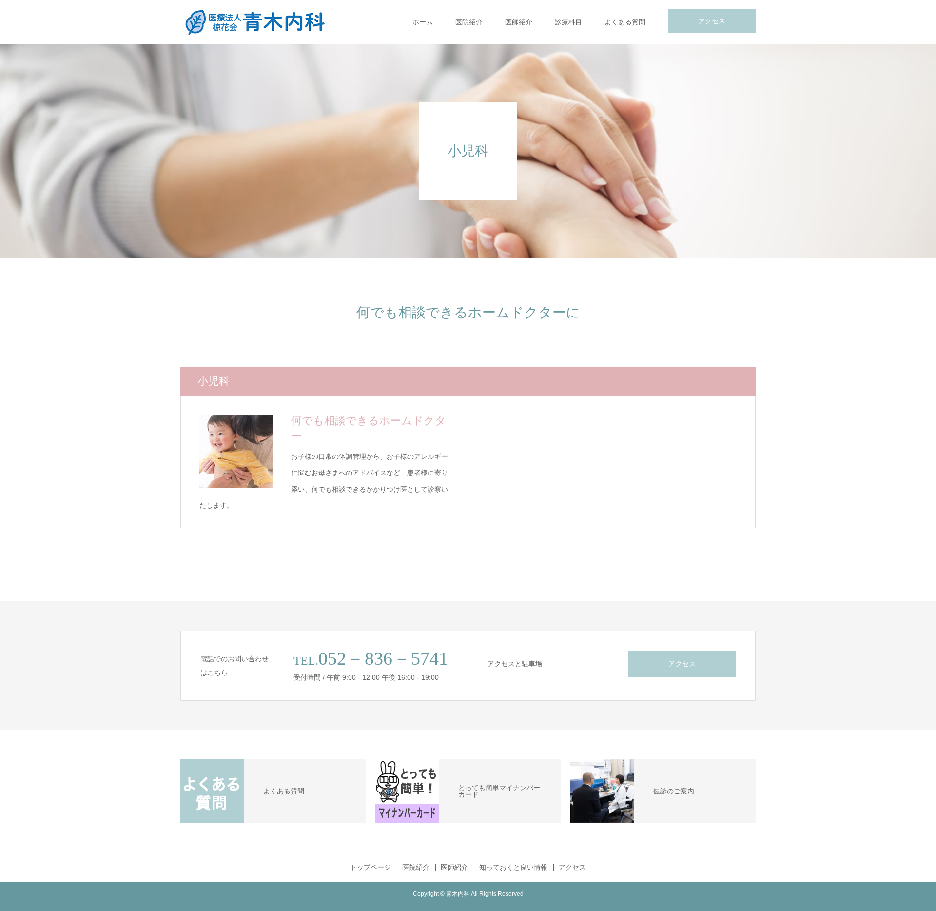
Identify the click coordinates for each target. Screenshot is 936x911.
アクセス (711, 21)
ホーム (422, 22)
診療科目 (568, 22)
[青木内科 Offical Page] (253, 22)
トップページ (370, 867)
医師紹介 (518, 22)
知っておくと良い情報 (513, 867)
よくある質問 (624, 22)
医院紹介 (469, 22)
